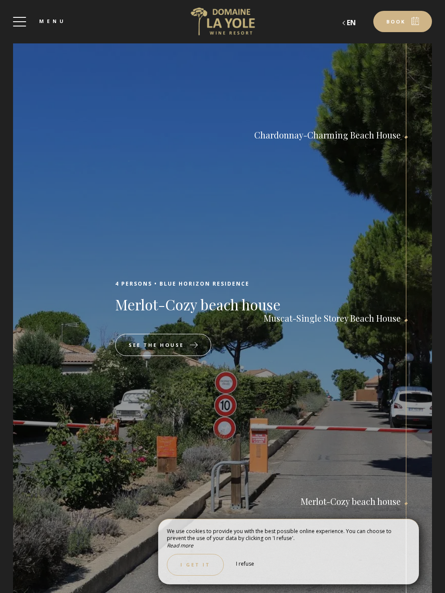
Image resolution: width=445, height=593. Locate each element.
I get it (195, 564)
